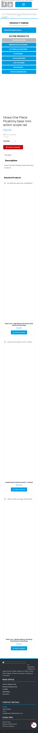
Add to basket (14, 147)
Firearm (14, 673)
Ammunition (6, 675)
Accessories (21, 673)
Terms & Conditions (8, 726)
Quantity (6, 141)
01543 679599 (6, 709)
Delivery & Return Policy (9, 724)
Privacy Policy (6, 722)
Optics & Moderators (13, 13)
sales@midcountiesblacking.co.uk (12, 713)
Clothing (27, 673)
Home (3, 13)
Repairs (9, 673)
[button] (19, 332)
